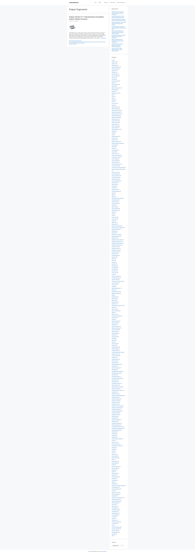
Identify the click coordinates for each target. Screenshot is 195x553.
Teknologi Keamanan (116, 501)
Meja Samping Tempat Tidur (117, 305)
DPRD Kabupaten (115, 136)
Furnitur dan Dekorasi (116, 155)
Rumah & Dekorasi (115, 466)
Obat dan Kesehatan (116, 328)
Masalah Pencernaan (116, 288)
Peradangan (114, 392)
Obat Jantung (114, 331)
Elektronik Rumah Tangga (117, 143)
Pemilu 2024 (114, 360)
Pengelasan (114, 369)
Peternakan (114, 437)
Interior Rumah (115, 210)
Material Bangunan (115, 291)
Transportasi (114, 520)
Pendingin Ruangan (116, 367)
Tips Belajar (114, 508)
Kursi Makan (114, 269)
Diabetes (113, 131)
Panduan (113, 345)
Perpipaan (114, 433)
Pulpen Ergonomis (87, 41)
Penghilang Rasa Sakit (116, 373)
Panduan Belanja (115, 347)
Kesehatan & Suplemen (116, 244)
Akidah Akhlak (115, 65)
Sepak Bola (114, 469)
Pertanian (114, 435)
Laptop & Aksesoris (116, 276)
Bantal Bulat (114, 89)
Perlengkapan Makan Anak (117, 426)
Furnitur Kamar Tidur (116, 157)
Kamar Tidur (114, 218)
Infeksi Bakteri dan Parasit (117, 198)
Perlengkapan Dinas (116, 424)
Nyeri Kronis (114, 317)
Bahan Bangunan (115, 84)
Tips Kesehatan (115, 514)
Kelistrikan (114, 232)
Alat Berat (114, 72)
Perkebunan (114, 421)
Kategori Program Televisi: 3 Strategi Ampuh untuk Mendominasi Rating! (117, 45)
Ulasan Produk (115, 530)
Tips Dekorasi (114, 511)
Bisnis (113, 96)
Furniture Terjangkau (116, 180)
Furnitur (113, 151)
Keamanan (114, 222)
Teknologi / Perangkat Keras (117, 497)
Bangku (113, 86)
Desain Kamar (114, 124)
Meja (113, 295)
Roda (113, 459)
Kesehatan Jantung (116, 250)
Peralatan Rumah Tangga (117, 405)
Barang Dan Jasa (115, 93)
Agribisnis (114, 61)
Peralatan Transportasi (116, 407)
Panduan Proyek (115, 353)
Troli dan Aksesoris (115, 528)
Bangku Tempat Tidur (116, 87)
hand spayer (114, 184)
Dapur (113, 105)
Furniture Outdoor (115, 177)
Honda (113, 193)
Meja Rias (114, 303)
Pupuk (113, 452)
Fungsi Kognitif (115, 150)
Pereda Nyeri (114, 418)
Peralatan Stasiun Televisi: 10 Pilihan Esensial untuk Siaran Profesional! (118, 13)
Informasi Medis (115, 199)
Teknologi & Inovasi (116, 499)
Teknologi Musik (115, 502)
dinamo (113, 132)
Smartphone (114, 480)
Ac (112, 60)
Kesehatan (114, 238)
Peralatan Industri (115, 400)
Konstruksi (114, 257)
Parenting (114, 357)
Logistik (113, 286)
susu (113, 490)
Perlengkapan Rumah (116, 430)
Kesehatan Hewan (115, 248)
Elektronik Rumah (115, 141)
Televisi (113, 504)
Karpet (113, 220)
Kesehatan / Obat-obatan (117, 239)
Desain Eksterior (115, 120)
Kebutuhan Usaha (115, 229)
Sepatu (113, 471)
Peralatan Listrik (115, 404)
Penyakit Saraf (115, 379)
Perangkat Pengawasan (116, 411)
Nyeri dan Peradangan (116, 315)
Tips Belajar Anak (115, 509)
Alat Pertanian (115, 74)
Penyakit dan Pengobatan (117, 378)
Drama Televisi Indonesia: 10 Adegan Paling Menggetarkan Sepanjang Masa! (118, 32)
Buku (113, 98)
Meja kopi (114, 300)
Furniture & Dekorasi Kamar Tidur (118, 169)
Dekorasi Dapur (115, 106)
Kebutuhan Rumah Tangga (117, 227)
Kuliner (113, 258)
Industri (113, 196)
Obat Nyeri (114, 334)
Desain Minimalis (115, 125)
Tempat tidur (114, 506)
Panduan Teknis (115, 355)
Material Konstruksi (115, 293)
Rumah (113, 464)
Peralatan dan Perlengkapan (117, 395)
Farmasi (113, 146)
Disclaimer (106, 2)
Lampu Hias (114, 272)
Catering (113, 100)
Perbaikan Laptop (115, 414)
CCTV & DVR (114, 103)
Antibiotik (114, 79)
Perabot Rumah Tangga (116, 386)
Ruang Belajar (114, 461)
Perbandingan (114, 416)
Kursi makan (114, 270)
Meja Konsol (114, 298)
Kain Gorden (114, 217)
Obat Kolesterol (115, 333)
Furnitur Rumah (115, 165)
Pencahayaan (114, 362)
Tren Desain (114, 523)
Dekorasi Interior (115, 108)
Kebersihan (114, 224)
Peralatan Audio (115, 393)
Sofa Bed (113, 483)
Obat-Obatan (114, 336)
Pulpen (75, 40)
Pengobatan (114, 374)
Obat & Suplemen (115, 321)
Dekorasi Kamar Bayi (116, 112)
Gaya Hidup (114, 182)
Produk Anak (114, 442)
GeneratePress (104, 551)
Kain (112, 215)
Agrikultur (114, 63)
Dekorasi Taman (115, 119)
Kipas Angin (114, 253)
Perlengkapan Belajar (116, 423)
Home (95, 2)
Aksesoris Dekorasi (115, 67)
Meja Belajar (114, 296)
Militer (113, 312)
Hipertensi (114, 187)
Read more (103, 38)
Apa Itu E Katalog (115, 80)
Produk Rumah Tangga (116, 445)
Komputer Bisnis (115, 255)
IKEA (113, 194)
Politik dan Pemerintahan (117, 438)
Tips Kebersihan (115, 513)
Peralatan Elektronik (116, 398)
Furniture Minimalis (115, 175)
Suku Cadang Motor (116, 488)
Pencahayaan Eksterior (116, 364)
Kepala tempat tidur (116, 236)
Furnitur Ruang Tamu (116, 164)
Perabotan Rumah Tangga (117, 390)
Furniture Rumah (115, 179)
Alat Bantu (114, 70)
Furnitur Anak (114, 153)
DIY (112, 134)
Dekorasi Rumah (115, 117)
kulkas (113, 260)
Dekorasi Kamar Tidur (116, 113)
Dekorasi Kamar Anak (116, 110)
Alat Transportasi (115, 75)
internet (113, 212)
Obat (113, 319)
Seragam (113, 475)
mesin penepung (115, 310)
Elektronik (114, 139)
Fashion (113, 148)
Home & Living (115, 189)
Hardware (114, 186)
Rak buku (114, 454)
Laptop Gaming (115, 279)
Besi (112, 94)
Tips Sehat (114, 516)
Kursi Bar (113, 262)
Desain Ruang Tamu (116, 129)
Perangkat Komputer (116, 409)
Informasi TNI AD (115, 203)
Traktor (113, 518)
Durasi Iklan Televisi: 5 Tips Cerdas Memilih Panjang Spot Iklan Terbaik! (119, 23)
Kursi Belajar (114, 265)
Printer (113, 440)
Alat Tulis (71, 40)
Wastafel (113, 533)
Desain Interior (115, 122)
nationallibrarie (74, 2)
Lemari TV (114, 284)
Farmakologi (114, 145)
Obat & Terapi (114, 322)
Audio (113, 82)
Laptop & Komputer (116, 277)
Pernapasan (114, 431)
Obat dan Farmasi (115, 326)
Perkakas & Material (116, 419)
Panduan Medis (115, 348)
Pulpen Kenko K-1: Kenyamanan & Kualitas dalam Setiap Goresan (86, 18)
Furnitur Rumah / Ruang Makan (118, 167)
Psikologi (113, 449)
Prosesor (113, 447)
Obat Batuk (114, 324)
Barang (113, 91)
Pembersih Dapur (115, 359)
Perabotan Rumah (115, 388)
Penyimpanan (114, 381)
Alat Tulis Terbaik (80, 41)
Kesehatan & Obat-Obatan (117, 243)
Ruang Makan (114, 463)
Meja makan (114, 302)
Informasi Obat (115, 201)
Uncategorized (115, 532)
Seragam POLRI (115, 476)
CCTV (113, 101)
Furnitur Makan (115, 158)
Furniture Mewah (115, 173)
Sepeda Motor (115, 473)
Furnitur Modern (115, 162)
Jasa (113, 213)
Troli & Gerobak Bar (116, 527)
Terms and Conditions (121, 2)
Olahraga (113, 338)
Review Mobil (114, 456)
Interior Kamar (114, 206)
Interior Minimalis (115, 208)
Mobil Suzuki (114, 314)
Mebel (100, 2)
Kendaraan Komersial (116, 234)
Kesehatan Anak (115, 246)
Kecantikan (114, 231)
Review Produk (78, 40)
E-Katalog (114, 138)
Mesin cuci (114, 308)
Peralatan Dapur (115, 397)
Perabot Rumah (115, 385)
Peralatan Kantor (115, 402)
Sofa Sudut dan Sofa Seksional (118, 485)
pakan (113, 341)
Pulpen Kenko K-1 (93, 41)
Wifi (112, 535)
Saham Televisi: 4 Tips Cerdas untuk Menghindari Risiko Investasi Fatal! (119, 28)
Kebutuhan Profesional (116, 225)
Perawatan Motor (115, 412)
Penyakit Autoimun (115, 376)
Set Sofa (113, 478)
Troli (112, 525)
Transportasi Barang (116, 521)
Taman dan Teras (115, 492)
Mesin (113, 307)
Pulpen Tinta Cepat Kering (101, 41)
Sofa (113, 482)
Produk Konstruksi (115, 443)
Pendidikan (114, 366)
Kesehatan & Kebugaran (117, 241)
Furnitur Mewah (115, 160)
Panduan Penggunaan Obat (117, 352)
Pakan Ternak (114, 343)
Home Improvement (116, 191)
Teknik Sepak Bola (115, 494)
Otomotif (113, 340)
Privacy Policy (112, 2)
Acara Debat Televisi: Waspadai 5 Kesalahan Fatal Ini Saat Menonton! (118, 36)
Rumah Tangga (115, 468)
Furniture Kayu (115, 172)
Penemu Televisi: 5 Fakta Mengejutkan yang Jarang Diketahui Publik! (117, 49)
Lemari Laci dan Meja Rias (117, 281)
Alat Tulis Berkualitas (73, 41)
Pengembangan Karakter (117, 371)
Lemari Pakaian (115, 283)
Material (113, 289)
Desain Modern (115, 127)
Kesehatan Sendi (115, 251)
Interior (113, 205)
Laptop (113, 274)
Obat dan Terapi (115, 329)
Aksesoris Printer (115, 68)
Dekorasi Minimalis (115, 115)
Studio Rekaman (115, 487)
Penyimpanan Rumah (116, 383)
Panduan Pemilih (115, 350)
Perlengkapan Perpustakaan (117, 428)
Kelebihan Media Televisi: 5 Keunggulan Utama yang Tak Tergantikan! (117, 41)
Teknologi (114, 495)
